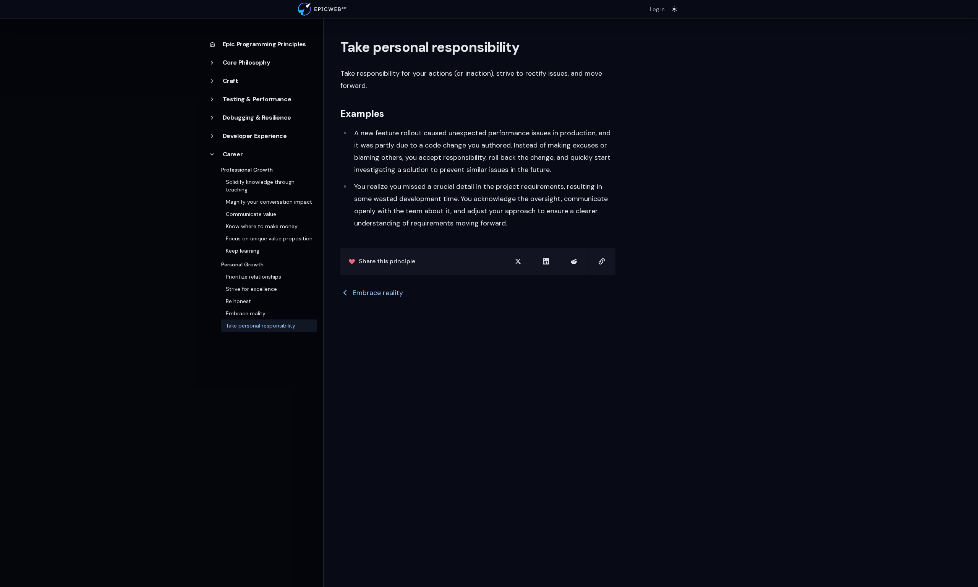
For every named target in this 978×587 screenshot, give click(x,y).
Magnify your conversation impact (269, 201)
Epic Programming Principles (264, 44)
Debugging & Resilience (257, 118)
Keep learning (242, 250)
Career (233, 154)
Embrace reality (246, 313)
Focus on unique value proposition (269, 238)
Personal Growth (242, 264)
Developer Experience (255, 136)
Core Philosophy (246, 62)
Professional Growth (247, 169)
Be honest (238, 301)
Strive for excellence (251, 288)
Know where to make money (262, 226)
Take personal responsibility (260, 325)
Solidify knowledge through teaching (260, 185)
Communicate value (251, 214)
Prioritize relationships (253, 276)
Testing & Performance (257, 99)
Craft (230, 81)
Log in (657, 9)
